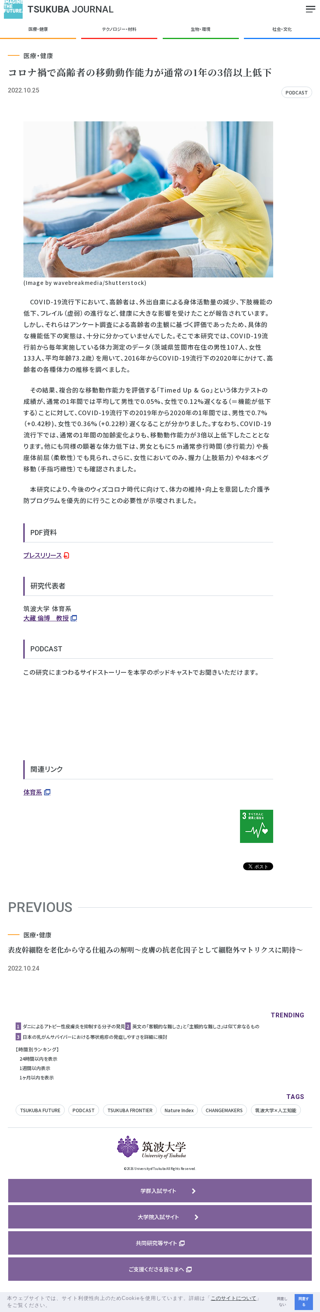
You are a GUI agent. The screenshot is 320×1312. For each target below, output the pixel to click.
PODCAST (297, 92)
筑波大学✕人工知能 (276, 1110)
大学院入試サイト (158, 1217)
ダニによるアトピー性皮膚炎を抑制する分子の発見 (74, 1026)
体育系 (32, 791)
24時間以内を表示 (38, 1058)
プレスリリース (42, 555)
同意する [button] (304, 1302)
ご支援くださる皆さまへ (156, 1269)
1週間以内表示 (35, 1068)
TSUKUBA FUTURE (40, 1110)
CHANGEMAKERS (224, 1110)
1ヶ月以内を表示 (37, 1077)
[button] (54, 1306)
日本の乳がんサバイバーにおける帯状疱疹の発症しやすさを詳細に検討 (95, 1036)
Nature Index (179, 1110)
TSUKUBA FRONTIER (130, 1110)
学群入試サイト (158, 1191)
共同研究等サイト (156, 1243)
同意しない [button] (282, 1302)
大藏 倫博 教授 (46, 617)
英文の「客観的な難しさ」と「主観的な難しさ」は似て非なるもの (196, 1026)
